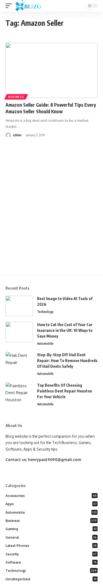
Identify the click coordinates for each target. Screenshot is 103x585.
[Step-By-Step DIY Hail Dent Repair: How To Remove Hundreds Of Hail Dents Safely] (19, 362)
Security (51, 554)
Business (16, 96)
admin (17, 135)
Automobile (45, 343)
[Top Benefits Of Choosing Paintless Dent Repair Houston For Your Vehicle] (19, 392)
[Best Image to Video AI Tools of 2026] (19, 306)
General (51, 537)
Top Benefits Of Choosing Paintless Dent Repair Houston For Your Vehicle (64, 391)
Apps (51, 504)
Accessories (51, 496)
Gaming (51, 529)
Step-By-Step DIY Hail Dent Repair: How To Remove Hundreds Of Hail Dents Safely (67, 360)
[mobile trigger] (10, 6)
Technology (45, 312)
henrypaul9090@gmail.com (54, 459)
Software (51, 562)
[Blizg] (32, 6)
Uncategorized (51, 579)
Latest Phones (51, 546)
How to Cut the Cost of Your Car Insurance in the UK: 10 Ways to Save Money (65, 330)
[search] (79, 6)
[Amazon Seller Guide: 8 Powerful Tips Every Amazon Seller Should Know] (51, 70)
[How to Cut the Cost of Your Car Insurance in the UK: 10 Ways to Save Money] (19, 332)
